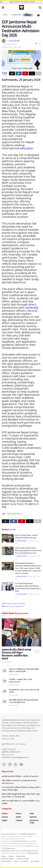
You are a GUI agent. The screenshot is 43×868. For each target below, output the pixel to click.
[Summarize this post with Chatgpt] (12, 73)
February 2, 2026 (34, 556)
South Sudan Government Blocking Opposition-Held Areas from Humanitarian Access (28, 550)
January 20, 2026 (10, 44)
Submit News (20, 856)
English (4, 820)
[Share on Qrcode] (25, 73)
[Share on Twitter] (32, 73)
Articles (5, 813)
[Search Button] (40, 7)
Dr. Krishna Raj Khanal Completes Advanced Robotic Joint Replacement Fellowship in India (28, 587)
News (32, 813)
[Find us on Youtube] (21, 764)
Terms (16, 861)
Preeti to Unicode (22, 859)
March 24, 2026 (34, 541)
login (9, 603)
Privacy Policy (6, 861)
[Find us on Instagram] (15, 764)
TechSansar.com (9, 848)
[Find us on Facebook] (4, 764)
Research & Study (34, 821)
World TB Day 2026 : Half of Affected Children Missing (26, 536)
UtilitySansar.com (33, 853)
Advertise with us (8, 859)
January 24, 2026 (34, 594)
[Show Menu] (3, 7)
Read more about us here (28, 731)
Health (18, 817)
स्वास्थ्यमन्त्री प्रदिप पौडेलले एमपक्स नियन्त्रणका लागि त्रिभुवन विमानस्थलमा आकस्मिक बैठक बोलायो (16, 654)
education (26, 148)
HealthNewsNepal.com (11, 720)
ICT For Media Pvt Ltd (18, 841)
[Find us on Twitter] (10, 764)
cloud (28, 846)
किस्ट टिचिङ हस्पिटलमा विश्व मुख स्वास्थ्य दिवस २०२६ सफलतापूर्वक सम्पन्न (23, 701)
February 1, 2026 (34, 576)
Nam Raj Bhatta (14, 41)
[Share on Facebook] (19, 73)
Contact (11, 856)
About (4, 856)
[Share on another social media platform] (38, 73)
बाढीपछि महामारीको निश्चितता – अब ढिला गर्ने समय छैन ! (20, 776)
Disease (5, 817)
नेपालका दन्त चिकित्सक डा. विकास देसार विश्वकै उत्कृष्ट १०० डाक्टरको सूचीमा (24, 670)
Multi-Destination (14, 514)
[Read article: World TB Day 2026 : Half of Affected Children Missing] (8, 538)
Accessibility (34, 861)
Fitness (18, 813)
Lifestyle (19, 820)
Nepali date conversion (10, 851)
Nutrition (33, 817)
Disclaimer (24, 861)
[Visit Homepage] (21, 7)
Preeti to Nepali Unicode (29, 851)
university (31, 307)
